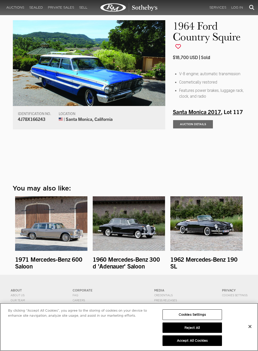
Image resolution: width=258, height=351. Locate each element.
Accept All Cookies (192, 340)
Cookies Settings (234, 295)
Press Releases (165, 300)
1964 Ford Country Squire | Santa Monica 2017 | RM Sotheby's (129, 7)
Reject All (192, 328)
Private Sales (61, 7)
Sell (83, 7)
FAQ (75, 295)
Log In (237, 7)
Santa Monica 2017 (197, 111)
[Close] (249, 326)
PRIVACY (229, 290)
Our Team (18, 300)
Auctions (15, 7)
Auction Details (193, 124)
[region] (129, 327)
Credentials (163, 295)
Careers (79, 300)
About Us (17, 295)
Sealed (36, 7)
